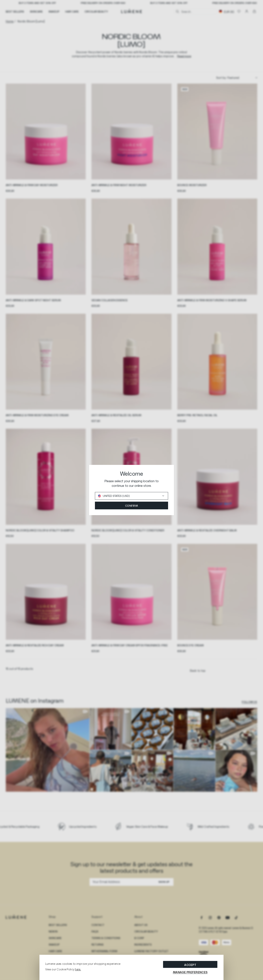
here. (78, 969)
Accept (190, 965)
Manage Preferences (190, 972)
